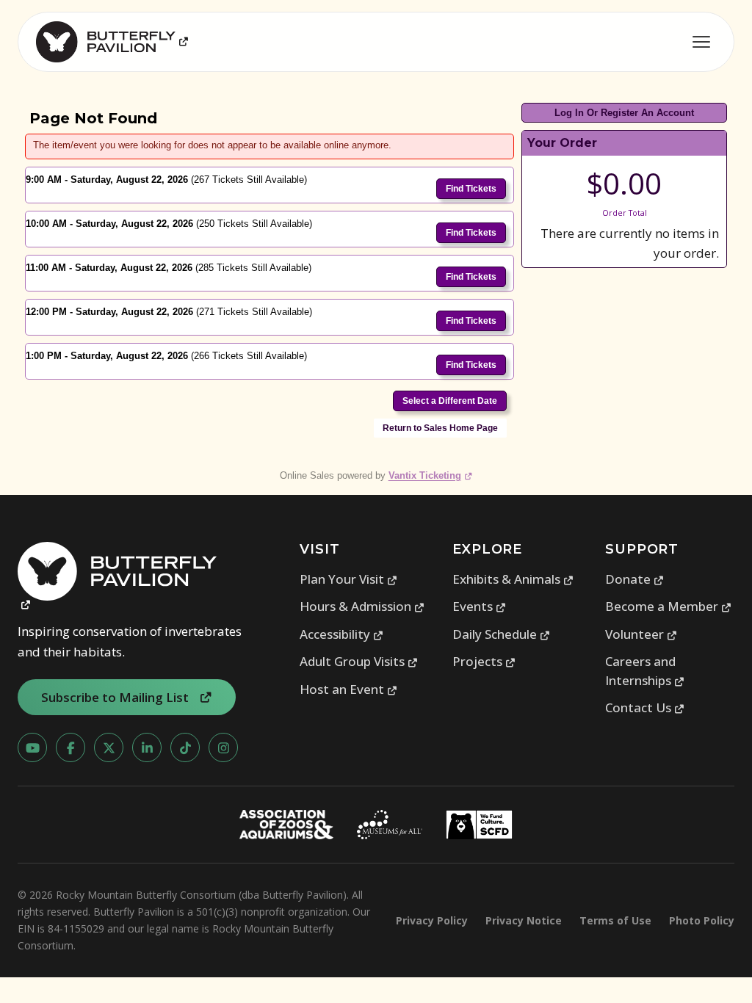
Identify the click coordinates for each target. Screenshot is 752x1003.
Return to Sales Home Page (440, 428)
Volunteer (641, 634)
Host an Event (349, 689)
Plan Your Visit (349, 579)
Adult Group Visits (359, 661)
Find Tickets (471, 189)
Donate (635, 579)
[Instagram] (223, 747)
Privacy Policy (432, 920)
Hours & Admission (362, 606)
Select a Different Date (449, 401)
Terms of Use (615, 920)
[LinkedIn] (147, 747)
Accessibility (342, 634)
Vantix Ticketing (430, 475)
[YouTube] (32, 747)
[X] (108, 747)
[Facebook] (70, 747)
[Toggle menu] (701, 42)
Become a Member (668, 606)
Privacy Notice (523, 920)
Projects (484, 661)
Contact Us (645, 707)
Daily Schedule (501, 634)
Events (479, 606)
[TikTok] (185, 747)
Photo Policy (701, 920)
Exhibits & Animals (513, 579)
